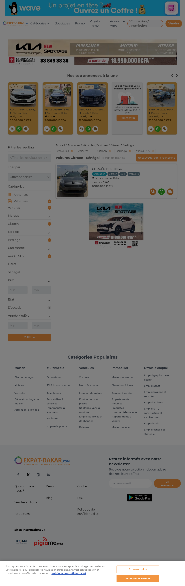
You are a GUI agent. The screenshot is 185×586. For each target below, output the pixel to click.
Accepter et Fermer (137, 578)
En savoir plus (138, 569)
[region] (92, 573)
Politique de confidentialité (68, 573)
